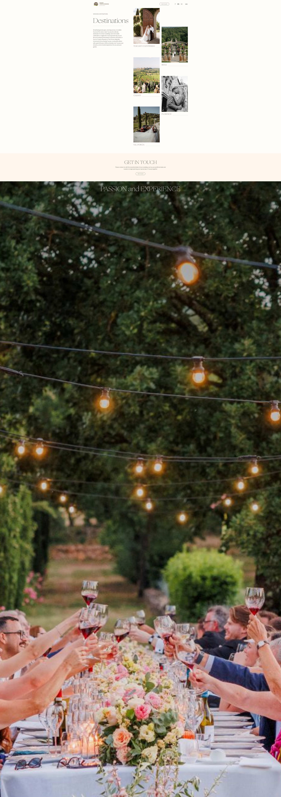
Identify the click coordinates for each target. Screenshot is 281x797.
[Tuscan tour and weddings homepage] (101, 4)
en (178, 4)
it (175, 4)
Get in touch (164, 4)
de (181, 4)
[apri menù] (186, 4)
